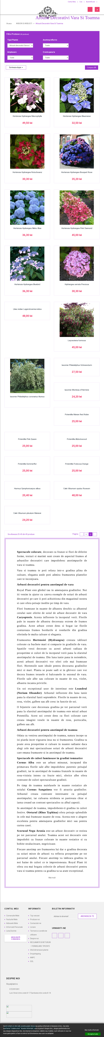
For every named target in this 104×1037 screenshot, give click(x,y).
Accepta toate (93, 1034)
